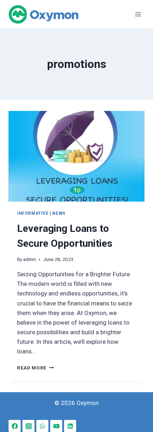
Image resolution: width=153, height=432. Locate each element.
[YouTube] (56, 426)
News (58, 213)
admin (29, 259)
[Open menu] (137, 14)
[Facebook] (15, 426)
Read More (35, 367)
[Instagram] (28, 426)
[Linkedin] (70, 426)
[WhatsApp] (42, 426)
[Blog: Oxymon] (43, 14)
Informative (33, 213)
